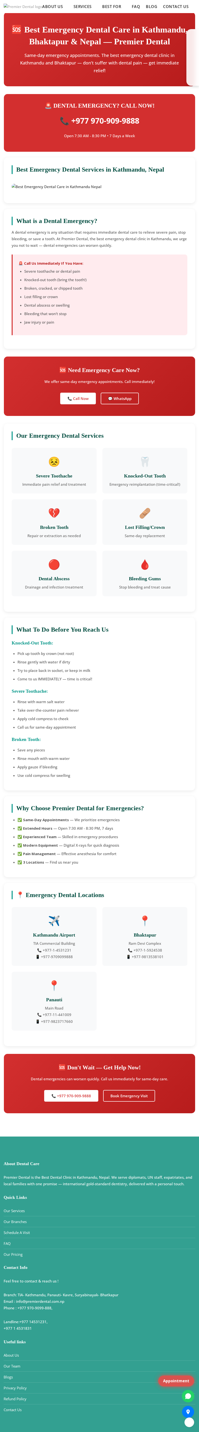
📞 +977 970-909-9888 (71, 1095)
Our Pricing (13, 1254)
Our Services (14, 1210)
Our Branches (15, 1221)
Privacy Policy (15, 1387)
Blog (151, 6)
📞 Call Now (78, 398)
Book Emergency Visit (129, 1095)
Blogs (8, 1377)
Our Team (12, 1366)
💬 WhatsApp (120, 398)
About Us (11, 1355)
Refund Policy (15, 1398)
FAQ (136, 6)
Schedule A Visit (17, 1232)
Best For (111, 6)
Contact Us (176, 6)
